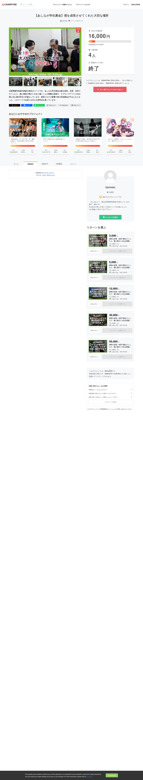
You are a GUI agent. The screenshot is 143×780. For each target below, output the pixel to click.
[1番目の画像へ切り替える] (16, 81)
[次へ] (78, 51)
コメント (73, 164)
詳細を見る (93, 251)
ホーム (16, 164)
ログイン (126, 4)
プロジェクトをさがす (83, 4)
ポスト (16, 105)
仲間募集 (59, 164)
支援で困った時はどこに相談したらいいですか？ (103, 397)
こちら (111, 409)
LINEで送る (40, 105)
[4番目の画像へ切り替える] (60, 81)
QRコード (77, 105)
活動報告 (30, 164)
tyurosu (64, 21)
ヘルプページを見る (110, 402)
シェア (28, 105)
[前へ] (11, 51)
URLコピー (52, 105)
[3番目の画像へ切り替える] (45, 81)
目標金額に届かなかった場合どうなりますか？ (103, 393)
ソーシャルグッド (77, 21)
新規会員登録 (135, 4)
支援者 (45, 164)
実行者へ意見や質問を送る (45, 175)
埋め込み (64, 105)
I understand (112, 775)
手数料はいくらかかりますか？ (98, 390)
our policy (89, 776)
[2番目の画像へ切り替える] (30, 81)
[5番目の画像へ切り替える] (74, 81)
